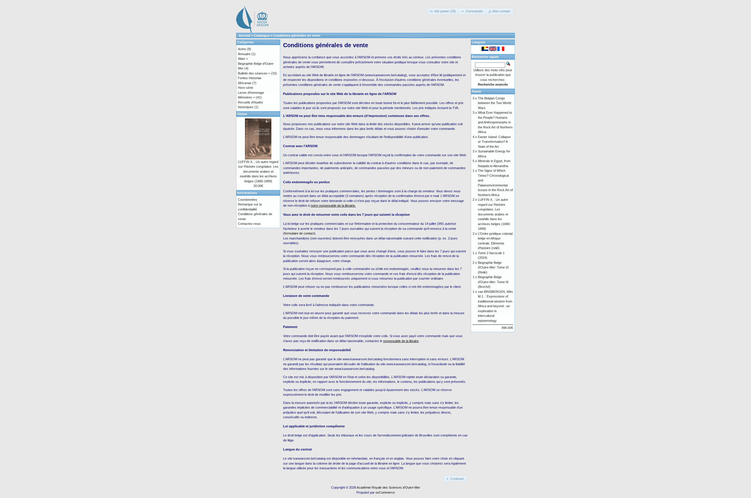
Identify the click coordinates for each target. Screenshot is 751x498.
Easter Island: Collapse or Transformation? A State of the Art (494, 141)
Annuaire (244, 54)
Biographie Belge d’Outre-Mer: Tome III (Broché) (493, 281)
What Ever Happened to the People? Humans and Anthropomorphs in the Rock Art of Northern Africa (495, 122)
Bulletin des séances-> (254, 73)
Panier (476, 91)
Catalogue (262, 35)
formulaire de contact (299, 233)
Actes (242, 49)
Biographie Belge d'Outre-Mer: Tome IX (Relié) (493, 267)
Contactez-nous (249, 223)
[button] (443, 11)
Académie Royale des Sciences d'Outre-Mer (388, 487)
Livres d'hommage (251, 92)
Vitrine (242, 114)
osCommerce (385, 492)
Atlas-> (243, 58)
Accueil (244, 35)
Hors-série (245, 87)
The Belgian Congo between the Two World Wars (494, 103)
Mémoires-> (246, 97)
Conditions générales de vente (296, 35)
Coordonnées (247, 199)
